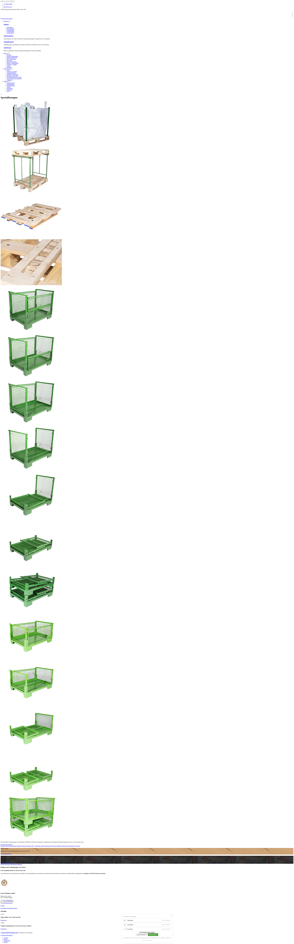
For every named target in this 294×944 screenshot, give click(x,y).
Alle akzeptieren (153, 934)
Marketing (130, 920)
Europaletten (10, 27)
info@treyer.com (8, 6)
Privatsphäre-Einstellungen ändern (9, 908)
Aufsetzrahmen (8, 36)
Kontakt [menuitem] (6, 942)
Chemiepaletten (10, 31)
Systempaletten (10, 30)
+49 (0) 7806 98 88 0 (7, 900)
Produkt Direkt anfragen (6, 844)
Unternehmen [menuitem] (7, 940)
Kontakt (3, 905)
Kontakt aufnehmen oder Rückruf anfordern (11, 864)
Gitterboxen (7, 48)
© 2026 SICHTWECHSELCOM (9, 932)
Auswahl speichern (141, 934)
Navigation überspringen (7, 18)
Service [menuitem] (5, 939)
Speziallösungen (9, 42)
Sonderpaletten (10, 33)
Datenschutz (144, 940)
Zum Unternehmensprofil (7, 863)
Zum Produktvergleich (6, 853)
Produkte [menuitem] (6, 938)
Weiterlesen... (4, 920)
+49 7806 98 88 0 (8, 4)
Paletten (6, 24)
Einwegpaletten (10, 28)
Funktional (130, 924)
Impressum (150, 940)
